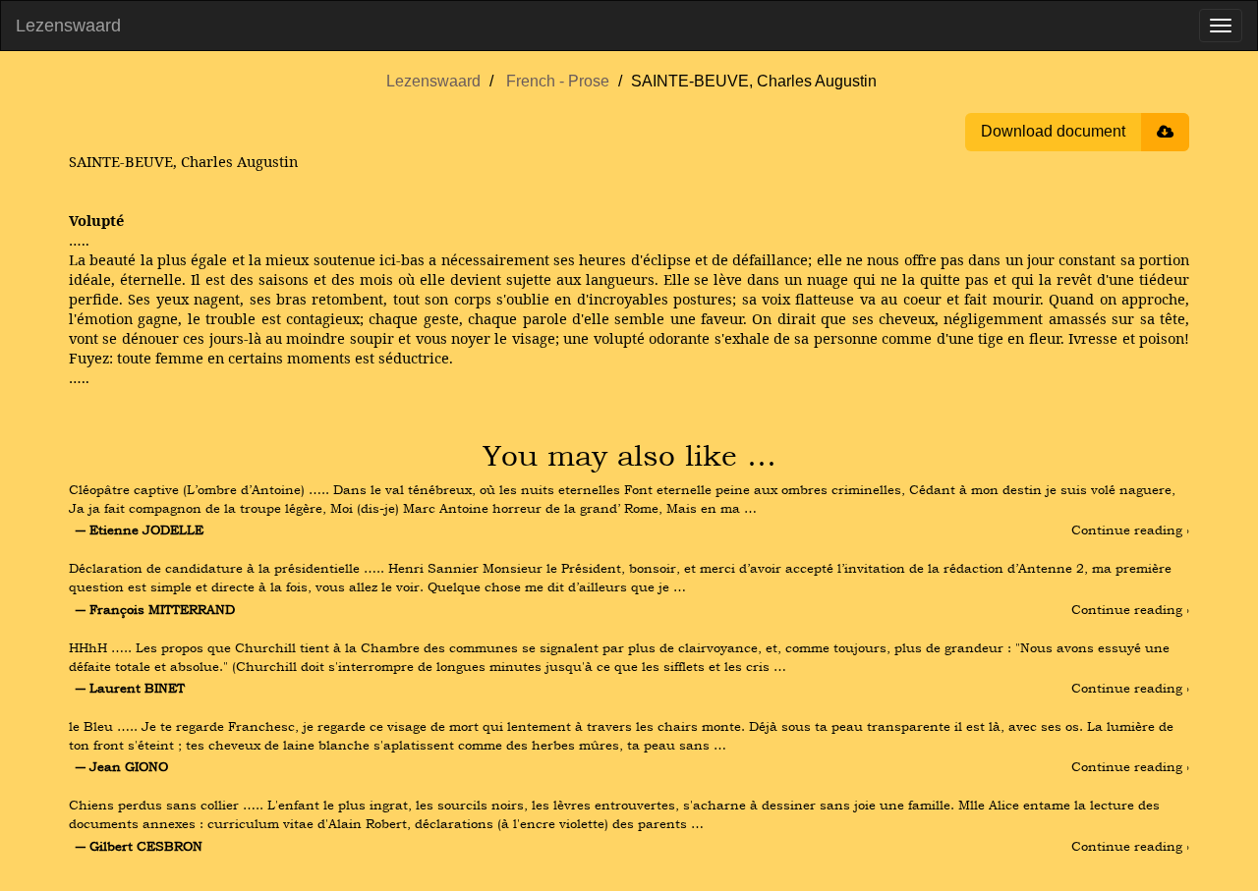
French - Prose (557, 81)
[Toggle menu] (1220, 25)
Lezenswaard (68, 25)
